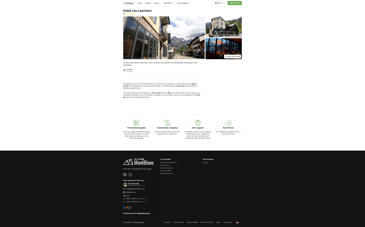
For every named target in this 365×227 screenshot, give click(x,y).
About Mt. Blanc (165, 165)
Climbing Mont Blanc (166, 168)
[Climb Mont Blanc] (138, 161)
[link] (138, 192)
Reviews (167, 222)
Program (148, 3)
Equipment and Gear (166, 173)
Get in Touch (235, 3)
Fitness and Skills (165, 171)
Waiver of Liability (192, 222)
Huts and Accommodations (168, 162)
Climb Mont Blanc (138, 222)
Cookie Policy (227, 222)
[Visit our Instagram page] (130, 174)
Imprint (218, 222)
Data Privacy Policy (207, 222)
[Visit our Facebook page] (125, 174)
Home (140, 3)
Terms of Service (178, 222)
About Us (206, 162)
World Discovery (143, 213)
